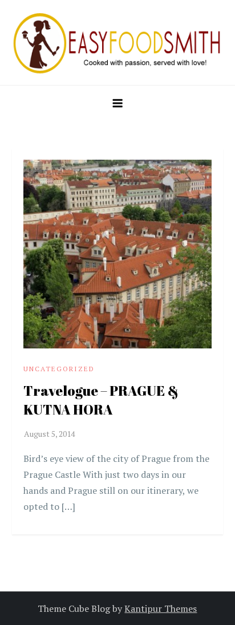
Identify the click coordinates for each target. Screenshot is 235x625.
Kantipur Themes (160, 608)
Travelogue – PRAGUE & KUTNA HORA (101, 400)
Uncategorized (59, 368)
